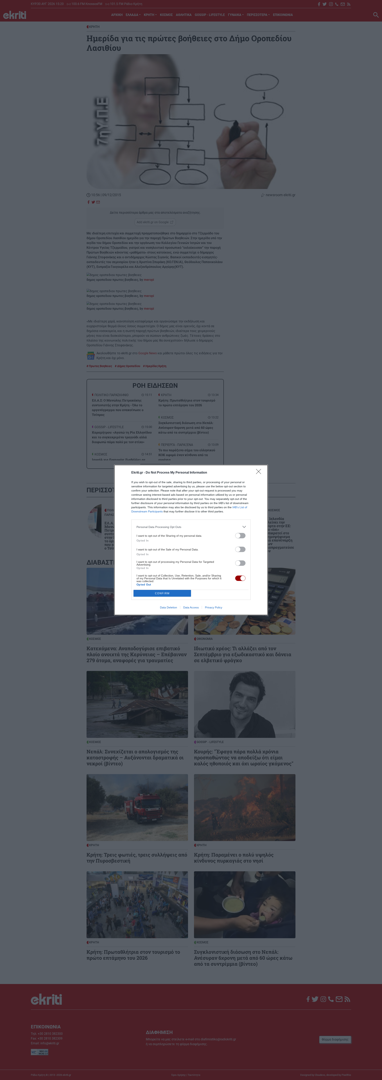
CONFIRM (162, 593)
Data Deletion (168, 607)
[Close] (260, 473)
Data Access (191, 607)
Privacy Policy (213, 607)
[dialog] (191, 540)
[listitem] (191, 527)
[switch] (240, 535)
